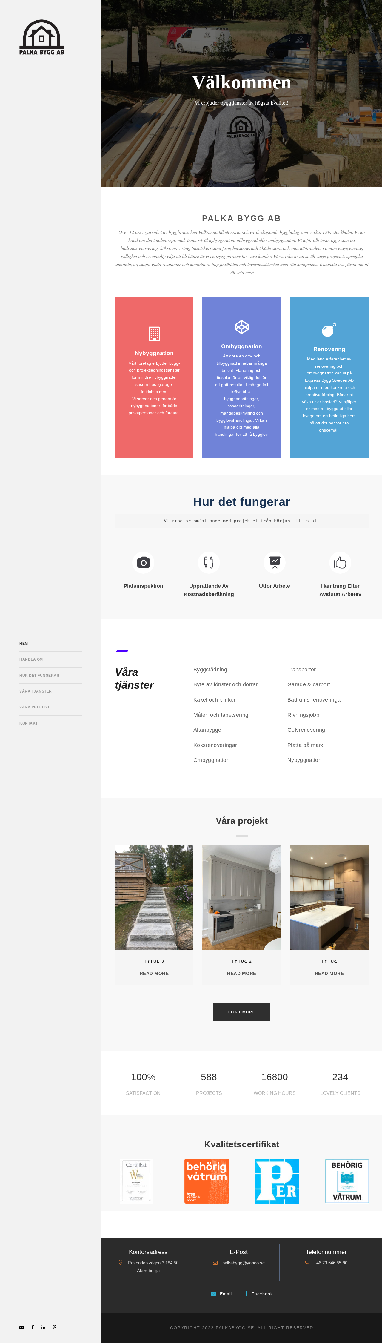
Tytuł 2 (242, 961)
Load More (241, 1012)
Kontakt (28, 723)
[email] (21, 1327)
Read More (154, 973)
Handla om (31, 659)
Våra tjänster (35, 691)
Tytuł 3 (154, 961)
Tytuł (329, 961)
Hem (23, 643)
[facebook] (32, 1327)
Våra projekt (34, 707)
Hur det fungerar (39, 675)
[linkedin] (43, 1327)
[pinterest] (54, 1327)
